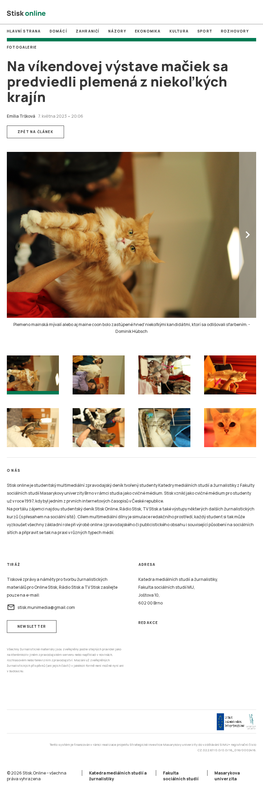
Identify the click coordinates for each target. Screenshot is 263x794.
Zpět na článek (35, 131)
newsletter (31, 626)
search (252, 13)
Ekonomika (148, 31)
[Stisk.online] (26, 14)
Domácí (58, 31)
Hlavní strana (24, 31)
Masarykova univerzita (227, 776)
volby (160, 13)
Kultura (179, 31)
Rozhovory (235, 31)
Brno (131, 13)
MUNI (102, 13)
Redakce (148, 622)
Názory (117, 31)
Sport (204, 31)
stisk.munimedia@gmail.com (41, 607)
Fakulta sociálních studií (181, 776)
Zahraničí (88, 31)
